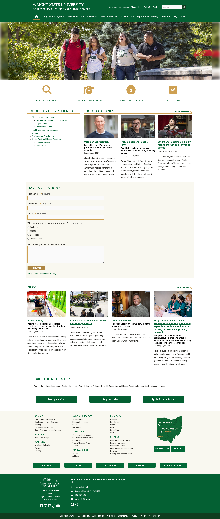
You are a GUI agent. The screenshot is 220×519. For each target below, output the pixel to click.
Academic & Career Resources (102, 16)
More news (183, 288)
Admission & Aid (75, 16)
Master (33, 231)
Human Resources (117, 446)
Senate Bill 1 (77, 440)
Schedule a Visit (162, 449)
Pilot (140, 7)
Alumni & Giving (169, 16)
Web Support (154, 516)
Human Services (43, 143)
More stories (181, 111)
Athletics (79, 456)
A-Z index (46, 465)
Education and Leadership (43, 117)
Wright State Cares (173, 465)
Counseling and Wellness (120, 440)
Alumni (78, 453)
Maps (133, 7)
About (183, 16)
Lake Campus (178, 449)
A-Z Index (111, 516)
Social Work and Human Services (46, 139)
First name (40, 194)
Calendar (113, 7)
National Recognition (80, 422)
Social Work (41, 146)
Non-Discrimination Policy (82, 438)
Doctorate (34, 235)
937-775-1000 (50, 499)
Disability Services (117, 443)
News (74, 425)
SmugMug (118, 430)
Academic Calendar (42, 445)
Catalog (38, 451)
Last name (39, 203)
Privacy (133, 516)
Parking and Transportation (121, 454)
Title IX (75, 446)
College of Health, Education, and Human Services (58, 9)
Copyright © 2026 (68, 516)
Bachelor (34, 227)
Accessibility (84, 516)
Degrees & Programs (53, 16)
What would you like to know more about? (47, 244)
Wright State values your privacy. (42, 274)
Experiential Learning (147, 16)
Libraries (113, 451)
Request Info (110, 399)
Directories (124, 7)
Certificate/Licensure (39, 238)
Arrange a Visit (56, 399)
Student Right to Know (81, 443)
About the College (42, 438)
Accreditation (77, 419)
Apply (155, 7)
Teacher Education (44, 127)
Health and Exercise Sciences (45, 130)
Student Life (127, 16)
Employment (110, 465)
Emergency (123, 516)
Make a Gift (141, 465)
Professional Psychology (43, 136)
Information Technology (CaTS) (123, 448)
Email (37, 213)
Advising (38, 448)
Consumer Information (81, 435)
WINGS (147, 7)
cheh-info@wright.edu (84, 499)
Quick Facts (77, 427)
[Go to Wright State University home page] (58, 4)
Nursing (35, 133)
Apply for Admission (163, 399)
